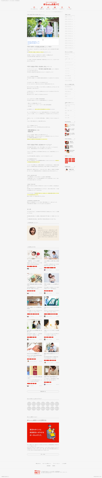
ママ (33, 337)
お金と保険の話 (68, 75)
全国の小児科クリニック (69, 103)
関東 (66, 108)
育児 (52, 337)
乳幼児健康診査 (68, 86)
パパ (45, 360)
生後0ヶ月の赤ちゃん (69, 19)
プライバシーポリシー (56, 463)
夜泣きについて (68, 93)
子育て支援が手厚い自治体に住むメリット (34, 42)
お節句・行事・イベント (69, 60)
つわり (45, 267)
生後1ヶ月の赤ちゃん (69, 21)
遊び (73, 161)
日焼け (66, 96)
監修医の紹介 (68, 166)
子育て (34, 266)
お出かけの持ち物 (68, 80)
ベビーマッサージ (68, 62)
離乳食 (70, 161)
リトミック (67, 73)
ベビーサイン (67, 70)
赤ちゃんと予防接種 (68, 89)
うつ (28, 337)
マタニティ (51, 267)
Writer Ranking (68, 138)
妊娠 (50, 382)
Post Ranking (68, 121)
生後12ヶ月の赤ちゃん (69, 47)
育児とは (66, 56)
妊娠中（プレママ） (68, 16)
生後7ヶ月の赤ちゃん (69, 35)
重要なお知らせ (38, 463)
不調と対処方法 (68, 91)
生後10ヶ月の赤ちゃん (69, 43)
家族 (36, 266)
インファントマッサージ (69, 65)
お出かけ (28, 383)
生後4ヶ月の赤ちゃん (69, 28)
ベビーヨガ (67, 68)
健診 (54, 267)
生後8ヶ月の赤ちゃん (69, 38)
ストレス (31, 337)
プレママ (48, 267)
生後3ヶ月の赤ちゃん (69, 26)
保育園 (47, 337)
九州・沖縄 (67, 117)
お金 (28, 266)
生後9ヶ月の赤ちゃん (69, 40)
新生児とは (67, 54)
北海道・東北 (67, 105)
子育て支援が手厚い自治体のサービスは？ (34, 43)
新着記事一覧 (43, 391)
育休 (53, 360)
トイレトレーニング (68, 98)
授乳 (66, 162)
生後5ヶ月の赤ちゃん (69, 31)
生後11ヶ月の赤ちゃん (69, 45)
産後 (35, 337)
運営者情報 (48, 465)
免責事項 (53, 465)
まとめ (28, 44)
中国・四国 (67, 115)
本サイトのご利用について (47, 463)
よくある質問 (64, 463)
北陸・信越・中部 (68, 110)
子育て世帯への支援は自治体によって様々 (34, 41)
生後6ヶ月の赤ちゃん (69, 33)
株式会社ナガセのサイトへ (5, 476)
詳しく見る (43, 454)
